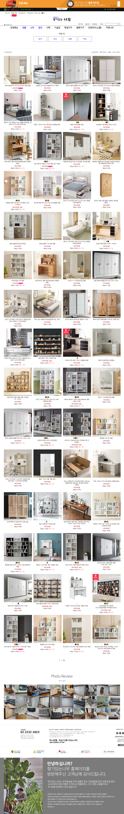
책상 (55, 39)
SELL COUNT (116, 52)
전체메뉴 (14, 28)
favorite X (9, 24)
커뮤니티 (110, 28)
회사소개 (37, 13)
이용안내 (56, 729)
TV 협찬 (101, 24)
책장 (85, 39)
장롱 (70, 39)
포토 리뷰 (80, 24)
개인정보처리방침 (69, 729)
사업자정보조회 (77, 729)
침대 (40, 39)
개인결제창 (94, 24)
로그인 (7, 13)
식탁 (48, 28)
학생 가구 (62, 34)
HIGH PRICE (102, 52)
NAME (109, 52)
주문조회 (30, 13)
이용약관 (61, 729)
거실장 (57, 28)
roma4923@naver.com (68, 735)
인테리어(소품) (95, 28)
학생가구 (68, 28)
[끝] (64, 660)
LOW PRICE (95, 52)
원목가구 (80, 28)
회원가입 (14, 13)
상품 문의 (87, 24)
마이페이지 (22, 13)
